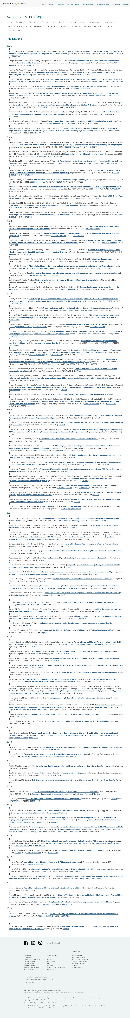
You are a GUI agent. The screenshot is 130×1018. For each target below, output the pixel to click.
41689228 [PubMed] (98, 81)
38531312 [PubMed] (61, 261)
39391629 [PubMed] (67, 289)
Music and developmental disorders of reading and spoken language (76, 394)
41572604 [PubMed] (52, 123)
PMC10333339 (14, 345)
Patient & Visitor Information (80, 961)
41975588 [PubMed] (16, 56)
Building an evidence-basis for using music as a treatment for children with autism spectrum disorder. (74, 780)
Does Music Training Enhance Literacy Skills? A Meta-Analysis (62, 810)
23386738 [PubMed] (21, 846)
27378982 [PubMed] (16, 801)
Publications (20, 22)
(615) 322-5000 (30, 982)
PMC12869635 (14, 116)
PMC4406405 (75, 831)
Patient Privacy (51, 961)
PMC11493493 (14, 245)
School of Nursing (29, 963)
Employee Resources (103, 4)
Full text (35, 275)
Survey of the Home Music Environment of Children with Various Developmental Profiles (80, 630)
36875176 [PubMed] (91, 404)
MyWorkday (116, 4)
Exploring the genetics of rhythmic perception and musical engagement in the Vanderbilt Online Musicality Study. (63, 360)
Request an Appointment (79, 963)
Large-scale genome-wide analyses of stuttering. (84, 154)
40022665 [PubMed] (95, 189)
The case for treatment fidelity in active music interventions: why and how (54, 754)
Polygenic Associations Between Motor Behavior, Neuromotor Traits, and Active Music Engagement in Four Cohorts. (66, 103)
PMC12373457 (93, 198)
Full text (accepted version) (71, 509)
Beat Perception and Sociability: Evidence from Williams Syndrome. (53, 799)
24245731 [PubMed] (74, 871)
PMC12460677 (91, 147)
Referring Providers (73, 4)
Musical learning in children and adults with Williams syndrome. (50, 862)
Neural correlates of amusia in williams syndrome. (82, 850)
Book (48, 282)
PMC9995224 (58, 450)
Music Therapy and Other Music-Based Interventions (63, 506)
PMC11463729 (87, 289)
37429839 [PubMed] (106, 343)
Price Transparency (88, 4)
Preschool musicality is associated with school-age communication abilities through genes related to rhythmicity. (64, 171)
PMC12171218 (28, 217)
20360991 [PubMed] (45, 916)
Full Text (77, 371)
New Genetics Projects (67, 22)
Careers (51, 4)
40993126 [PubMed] (72, 147)
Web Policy (50, 965)
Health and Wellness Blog (54, 943)
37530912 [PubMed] (16, 336)
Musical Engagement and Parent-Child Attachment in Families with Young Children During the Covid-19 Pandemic (76, 551)
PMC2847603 (65, 916)
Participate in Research (33, 26)
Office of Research (52, 955)
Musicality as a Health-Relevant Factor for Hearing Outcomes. (59, 179)
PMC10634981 (14, 320)
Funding (82, 22)
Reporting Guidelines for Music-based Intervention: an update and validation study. (43, 214)
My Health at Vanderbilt (78, 957)
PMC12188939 (40, 207)
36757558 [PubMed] (37, 355)
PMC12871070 (114, 95)
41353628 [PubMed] (95, 95)
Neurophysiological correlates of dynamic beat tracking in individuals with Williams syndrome (70, 651)
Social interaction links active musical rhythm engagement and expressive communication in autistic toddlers (72, 273)
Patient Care (60, 4)
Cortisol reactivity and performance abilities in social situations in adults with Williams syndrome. (66, 869)
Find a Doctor (28, 957)
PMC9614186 (84, 488)
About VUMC (27, 955)
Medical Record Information (80, 959)
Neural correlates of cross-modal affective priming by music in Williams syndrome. (75, 841)
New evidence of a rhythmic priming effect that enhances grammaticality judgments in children (82, 747)
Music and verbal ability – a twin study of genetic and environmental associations (76, 558)
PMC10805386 (86, 310)
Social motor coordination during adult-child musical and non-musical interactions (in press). (71, 766)
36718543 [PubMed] (51, 364)
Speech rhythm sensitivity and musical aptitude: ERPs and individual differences (66, 792)
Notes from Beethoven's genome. (105, 259)
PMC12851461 (35, 133)
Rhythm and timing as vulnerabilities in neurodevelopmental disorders (82, 579)
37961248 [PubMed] (103, 317)
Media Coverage (14, 26)
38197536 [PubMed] (51, 275)
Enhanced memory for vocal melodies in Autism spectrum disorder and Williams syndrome (82, 721)
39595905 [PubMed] (59, 236)
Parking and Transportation (32, 959)
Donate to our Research (92, 26)
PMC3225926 (67, 904)
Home (10, 22)
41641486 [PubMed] (82, 88)
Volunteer (49, 959)
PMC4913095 (35, 801)
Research (32, 22)
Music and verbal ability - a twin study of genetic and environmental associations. (78, 308)
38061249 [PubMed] (103, 268)
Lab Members (94, 22)
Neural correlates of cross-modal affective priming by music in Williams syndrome (80, 843)
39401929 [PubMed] (109, 243)
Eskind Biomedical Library (31, 967)
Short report (29, 723)
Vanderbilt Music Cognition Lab (32, 17)
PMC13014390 (111, 163)
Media (48, 963)
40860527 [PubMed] (74, 198)
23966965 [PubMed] (78, 878)
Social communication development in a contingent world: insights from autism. (70, 86)
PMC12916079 (70, 107)
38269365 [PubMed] (66, 310)
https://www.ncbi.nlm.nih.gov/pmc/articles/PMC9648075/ (80, 520)
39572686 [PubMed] (93, 229)
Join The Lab (50, 26)
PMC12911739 (117, 81)
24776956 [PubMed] (55, 831)
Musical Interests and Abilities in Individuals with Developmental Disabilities (55, 888)
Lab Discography (110, 22)
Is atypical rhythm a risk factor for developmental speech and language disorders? (84, 672)
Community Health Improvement (56, 967)
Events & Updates (14, 30)
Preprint (110, 394)
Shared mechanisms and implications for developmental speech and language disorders (77, 623)
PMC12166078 (28, 175)
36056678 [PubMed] (38, 450)
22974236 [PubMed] (35, 864)
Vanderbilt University (30, 965)
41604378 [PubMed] (16, 133)
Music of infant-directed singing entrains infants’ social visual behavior (68, 439)
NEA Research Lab (47, 22)
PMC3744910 (97, 878)
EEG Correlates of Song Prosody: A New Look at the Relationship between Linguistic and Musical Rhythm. (77, 902)
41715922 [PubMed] (82, 74)
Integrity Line (50, 969)
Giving (44, 4)
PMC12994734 (28, 65)
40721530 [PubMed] (38, 156)
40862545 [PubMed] (91, 163)
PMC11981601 (57, 182)
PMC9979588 (111, 404)
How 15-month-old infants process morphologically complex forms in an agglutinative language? (72, 698)
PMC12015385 (115, 189)
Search (126, 4)
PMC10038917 (71, 364)
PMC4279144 (53, 853)
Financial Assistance (30, 969)
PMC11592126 (78, 236)
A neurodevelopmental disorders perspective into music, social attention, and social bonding (70, 714)
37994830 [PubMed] (97, 327)
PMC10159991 (56, 355)
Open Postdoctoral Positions (69, 26)
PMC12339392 (58, 156)
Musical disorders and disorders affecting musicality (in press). (60, 773)
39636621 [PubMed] (37, 182)
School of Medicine (29, 961)
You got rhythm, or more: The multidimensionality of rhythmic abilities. (78, 485)
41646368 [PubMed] (101, 114)
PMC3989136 (40, 846)
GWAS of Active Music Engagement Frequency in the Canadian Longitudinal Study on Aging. (64, 113)
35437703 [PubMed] (64, 488)
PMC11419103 (28, 254)
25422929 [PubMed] (33, 853)
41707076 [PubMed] (50, 107)
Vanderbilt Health (77, 955)
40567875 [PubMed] (21, 207)
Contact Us (108, 26)
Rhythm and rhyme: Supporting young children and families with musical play (67, 280)
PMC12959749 (72, 123)
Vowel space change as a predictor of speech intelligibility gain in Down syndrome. (83, 121)
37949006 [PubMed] (16, 303)
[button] (38, 22)
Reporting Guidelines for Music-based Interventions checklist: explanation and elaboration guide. (48, 205)
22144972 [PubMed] (48, 904)
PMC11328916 (80, 261)
